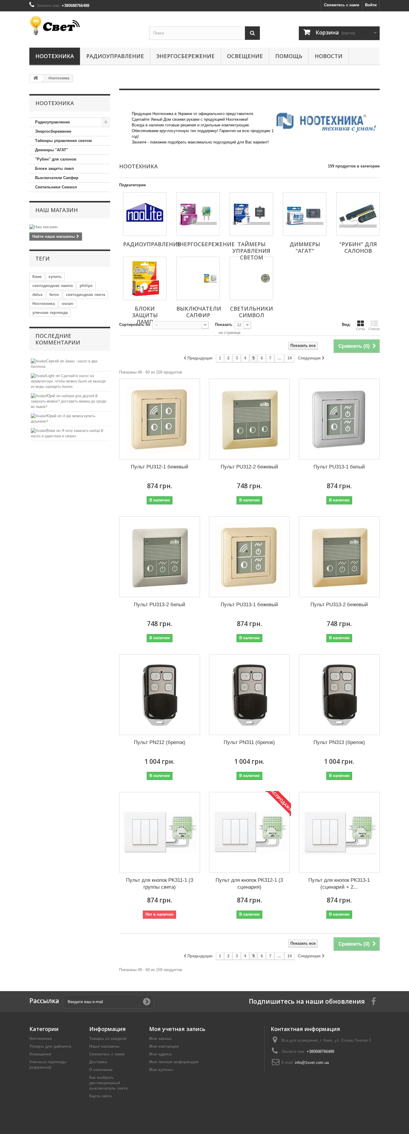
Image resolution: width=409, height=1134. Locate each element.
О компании (101, 1070)
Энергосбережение (185, 56)
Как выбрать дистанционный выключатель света (108, 1083)
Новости (329, 56)
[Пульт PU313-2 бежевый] (339, 556)
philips (86, 285)
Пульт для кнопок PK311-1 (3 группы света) (159, 883)
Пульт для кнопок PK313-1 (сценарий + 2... (339, 883)
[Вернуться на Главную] (35, 78)
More (136, 148)
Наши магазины (104, 1046)
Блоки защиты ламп (54, 168)
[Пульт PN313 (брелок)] (339, 694)
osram (67, 303)
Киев (37, 276)
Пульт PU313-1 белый (339, 467)
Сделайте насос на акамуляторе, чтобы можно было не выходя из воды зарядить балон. (68, 381)
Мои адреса (160, 1054)
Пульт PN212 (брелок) (159, 742)
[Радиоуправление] (144, 214)
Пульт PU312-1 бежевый (159, 467)
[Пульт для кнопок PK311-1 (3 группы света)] (159, 832)
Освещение (245, 56)
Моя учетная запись (177, 1028)
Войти (371, 5)
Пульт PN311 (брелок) (249, 742)
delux (37, 294)
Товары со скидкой (108, 1038)
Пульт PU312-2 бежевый (249, 467)
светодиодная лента (85, 294)
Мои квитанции (164, 1046)
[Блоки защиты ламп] (144, 278)
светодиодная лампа (52, 285)
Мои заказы (160, 1038)
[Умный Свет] (84, 25)
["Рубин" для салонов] (358, 214)
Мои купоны (161, 1070)
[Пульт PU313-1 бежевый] (249, 556)
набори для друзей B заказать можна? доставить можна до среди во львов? (68, 401)
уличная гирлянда (50, 312)
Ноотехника (54, 56)
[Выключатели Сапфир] (198, 278)
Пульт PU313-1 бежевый (249, 604)
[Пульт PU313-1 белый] (339, 419)
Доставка (98, 1062)
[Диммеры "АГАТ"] (304, 214)
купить (55, 276)
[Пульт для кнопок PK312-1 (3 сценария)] (249, 832)
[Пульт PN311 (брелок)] (249, 694)
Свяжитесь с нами (341, 5)
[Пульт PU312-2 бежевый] (249, 419)
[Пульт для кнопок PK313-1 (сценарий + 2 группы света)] (339, 832)
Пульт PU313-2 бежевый (339, 604)
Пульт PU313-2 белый (159, 604)
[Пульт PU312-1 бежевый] (159, 419)
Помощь (288, 56)
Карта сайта (100, 1096)
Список (374, 329)
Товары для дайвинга (50, 1046)
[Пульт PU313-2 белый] (159, 556)
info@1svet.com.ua (312, 1062)
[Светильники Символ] (251, 278)
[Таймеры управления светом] (251, 214)
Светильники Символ (56, 187)
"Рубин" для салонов (55, 159)
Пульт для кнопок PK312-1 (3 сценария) (249, 883)
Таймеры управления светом (63, 140)
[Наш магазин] (69, 227)
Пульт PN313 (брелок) (339, 742)
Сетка (360, 329)
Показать (223, 324)
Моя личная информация (174, 1062)
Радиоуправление (115, 56)
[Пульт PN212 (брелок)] (159, 694)
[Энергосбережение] (198, 214)
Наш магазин (56, 210)
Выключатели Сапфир (56, 178)
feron (54, 294)
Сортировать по (134, 324)
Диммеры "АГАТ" (51, 150)
